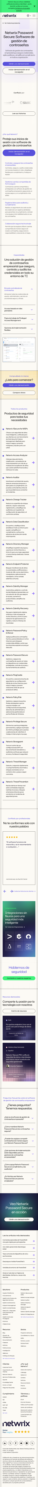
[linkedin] (5, 1443)
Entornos (5, 1321)
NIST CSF (5, 1405)
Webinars (5, 1353)
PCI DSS (5, 1407)
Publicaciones (7, 1348)
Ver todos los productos (27, 1317)
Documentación (7, 1340)
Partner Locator (25, 1341)
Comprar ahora (19, 393)
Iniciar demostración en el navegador (19, 71)
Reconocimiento (25, 1383)
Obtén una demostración (19, 64)
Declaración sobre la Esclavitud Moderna (26, 1411)
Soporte (5, 1379)
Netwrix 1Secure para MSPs (27, 1294)
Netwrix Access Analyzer (27, 1297)
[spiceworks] (32, 1443)
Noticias (5, 1345)
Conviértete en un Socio (27, 1335)
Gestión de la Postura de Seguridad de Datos (9, 1299)
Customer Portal (7, 1367)
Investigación (6, 1350)
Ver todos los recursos (9, 1358)
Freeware (5, 1342)
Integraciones (6, 1324)
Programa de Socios (26, 1333)
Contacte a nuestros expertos (19, 978)
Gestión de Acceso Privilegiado (8, 1318)
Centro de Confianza (26, 1407)
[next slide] (11, 891)
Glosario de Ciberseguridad (7, 1336)
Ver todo (5, 1413)
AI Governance (7, 1295)
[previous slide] (5, 891)
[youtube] (21, 1443)
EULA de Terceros (26, 1402)
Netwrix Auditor (25, 1300)
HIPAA (4, 1402)
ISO (4, 1399)
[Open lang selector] (29, 15)
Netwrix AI (23, 1375)
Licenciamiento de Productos (26, 1415)
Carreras (23, 1377)
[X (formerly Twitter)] (10, 1443)
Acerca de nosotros (26, 1370)
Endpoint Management (9, 1305)
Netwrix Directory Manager (26, 1303)
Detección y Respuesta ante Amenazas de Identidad (9, 1312)
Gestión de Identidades (9, 1308)
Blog (4, 1333)
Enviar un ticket (7, 1385)
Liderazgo (23, 1372)
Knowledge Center (8, 1382)
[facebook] (16, 1443)
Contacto (23, 1388)
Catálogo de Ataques (8, 1356)
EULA (22, 1399)
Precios (23, 1385)
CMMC (5, 1397)
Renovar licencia (7, 1374)
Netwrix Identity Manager (28, 1311)
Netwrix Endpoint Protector (26, 1308)
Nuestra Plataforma (8, 1293)
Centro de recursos (19, 1011)
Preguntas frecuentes (8, 1387)
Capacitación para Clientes (8, 1371)
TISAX (4, 1410)
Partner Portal (24, 1343)
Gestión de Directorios (9, 1303)
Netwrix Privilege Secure (27, 1314)
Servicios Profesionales (9, 1377)
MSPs (22, 1338)
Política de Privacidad (27, 1404)
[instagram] (27, 1443)
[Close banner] (34, 6)
